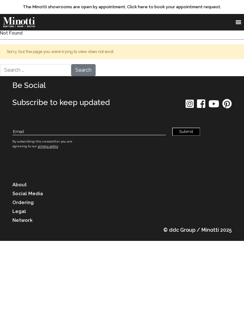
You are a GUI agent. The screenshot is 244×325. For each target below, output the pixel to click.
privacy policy (48, 146)
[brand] (20, 22)
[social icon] (190, 105)
